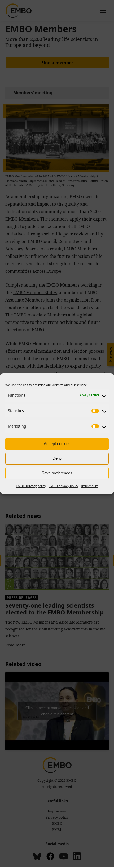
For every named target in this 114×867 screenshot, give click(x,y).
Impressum (89, 486)
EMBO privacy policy (31, 486)
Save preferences (57, 473)
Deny (57, 458)
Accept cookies (57, 443)
